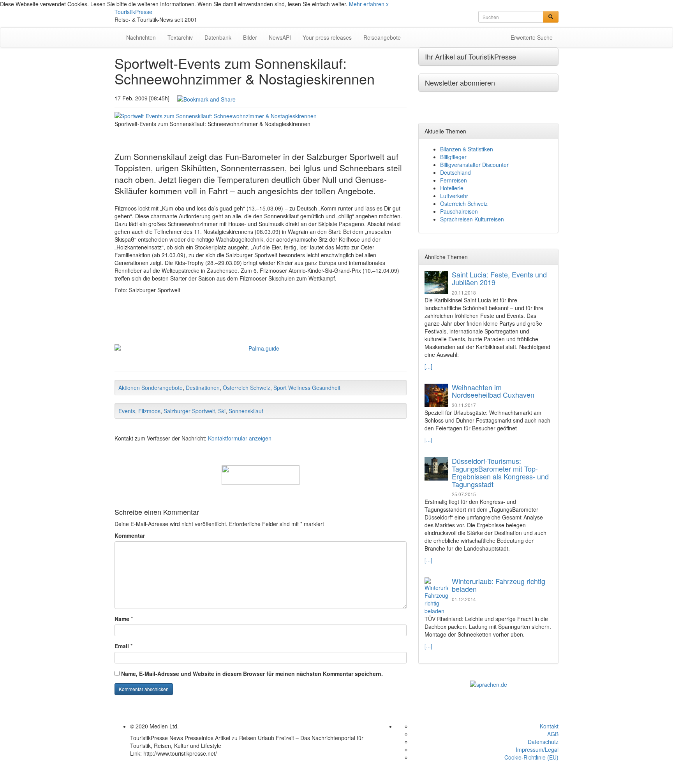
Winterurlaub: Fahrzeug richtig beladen (498, 585)
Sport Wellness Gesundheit (306, 387)
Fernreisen (453, 180)
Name (122, 619)
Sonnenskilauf (246, 411)
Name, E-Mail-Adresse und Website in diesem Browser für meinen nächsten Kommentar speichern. (252, 673)
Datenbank (217, 37)
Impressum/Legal (537, 749)
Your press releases (327, 37)
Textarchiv (180, 37)
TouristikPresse (133, 12)
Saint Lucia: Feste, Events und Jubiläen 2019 (499, 278)
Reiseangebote (382, 37)
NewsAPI (280, 37)
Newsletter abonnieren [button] (460, 82)
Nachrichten (141, 37)
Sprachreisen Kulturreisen (472, 219)
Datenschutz (543, 742)
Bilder (250, 37)
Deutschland (455, 172)
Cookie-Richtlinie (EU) (531, 757)
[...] (428, 366)
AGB (552, 734)
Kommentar (130, 535)
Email (122, 646)
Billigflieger (453, 157)
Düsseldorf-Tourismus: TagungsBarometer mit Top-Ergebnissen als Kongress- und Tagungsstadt (500, 472)
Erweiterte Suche (532, 37)
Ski (222, 411)
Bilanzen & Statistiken (466, 149)
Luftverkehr (454, 196)
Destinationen (203, 387)
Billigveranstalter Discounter (474, 164)
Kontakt (549, 726)
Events (126, 411)
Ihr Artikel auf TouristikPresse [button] (470, 56)
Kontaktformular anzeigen (239, 438)
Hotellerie (451, 188)
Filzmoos (149, 411)
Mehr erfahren (366, 4)
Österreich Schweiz (246, 387)
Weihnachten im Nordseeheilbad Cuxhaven (493, 391)
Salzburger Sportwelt (189, 411)
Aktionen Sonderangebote (150, 387)
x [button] (387, 4)
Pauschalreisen (459, 211)
